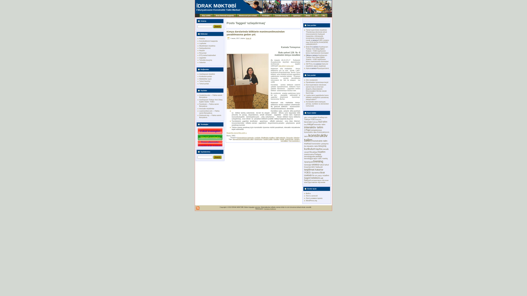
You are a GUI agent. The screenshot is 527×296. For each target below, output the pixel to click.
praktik (282, 139)
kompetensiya (316, 130)
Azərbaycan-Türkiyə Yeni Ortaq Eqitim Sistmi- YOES (210, 101)
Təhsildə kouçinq (205, 60)
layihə (319, 149)
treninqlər (307, 165)
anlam (314, 117)
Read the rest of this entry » (237, 133)
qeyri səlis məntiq (321, 158)
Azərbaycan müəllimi (207, 74)
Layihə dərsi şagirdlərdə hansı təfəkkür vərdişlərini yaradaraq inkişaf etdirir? (317, 97)
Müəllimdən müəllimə (207, 46)
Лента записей (312, 196)
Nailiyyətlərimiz (205, 48)
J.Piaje (307, 130)
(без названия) (312, 80)
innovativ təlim (319, 124)
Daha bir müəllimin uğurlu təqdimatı (317, 65)
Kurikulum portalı (205, 76)
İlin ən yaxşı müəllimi (320, 175)
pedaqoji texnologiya (313, 157)
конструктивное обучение (314, 182)
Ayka (308, 68)
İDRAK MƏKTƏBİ (216, 6)
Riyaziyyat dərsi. (323, 68)
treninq (318, 161)
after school (308, 117)
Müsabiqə (313, 152)
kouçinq (322, 146)
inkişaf (310, 124)
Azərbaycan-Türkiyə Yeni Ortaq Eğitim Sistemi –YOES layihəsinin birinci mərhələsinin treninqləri (317, 50)
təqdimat (309, 169)
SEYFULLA (310, 64)
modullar (276, 139)
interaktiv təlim (313, 127)
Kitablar (202, 39)
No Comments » (294, 141)
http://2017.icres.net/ (285, 66)
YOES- (307, 172)
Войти (308, 193)
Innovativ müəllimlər (206, 109)
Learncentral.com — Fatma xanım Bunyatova (209, 112)
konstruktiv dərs (310, 132)
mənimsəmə (258, 139)
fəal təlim (322, 121)
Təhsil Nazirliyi (204, 81)
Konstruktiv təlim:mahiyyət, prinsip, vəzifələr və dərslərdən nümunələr (317, 104)
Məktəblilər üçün (205, 79)
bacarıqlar (308, 122)
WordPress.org (311, 201)
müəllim (321, 151)
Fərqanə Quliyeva (270, 209)
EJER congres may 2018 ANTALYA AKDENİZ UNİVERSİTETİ (317, 42)
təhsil (322, 165)
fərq (305, 124)
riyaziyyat (308, 162)
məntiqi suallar (268, 139)
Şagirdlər (202, 58)
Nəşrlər (202, 51)
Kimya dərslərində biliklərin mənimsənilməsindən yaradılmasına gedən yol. (256, 33)
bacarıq (318, 119)
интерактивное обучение (320, 180)
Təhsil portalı (204, 84)
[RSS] (198, 208)
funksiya (315, 122)
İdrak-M (248, 38)
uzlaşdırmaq (289, 139)
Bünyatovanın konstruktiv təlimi (243, 139)
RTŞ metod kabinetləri (207, 55)
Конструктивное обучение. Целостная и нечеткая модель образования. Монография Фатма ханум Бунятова (316, 89)
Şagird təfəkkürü (312, 178)
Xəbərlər (202, 62)
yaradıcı (297, 139)
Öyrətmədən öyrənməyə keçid (317, 82)
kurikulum (310, 148)
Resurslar (203, 53)
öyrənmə (316, 173)
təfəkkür (315, 164)
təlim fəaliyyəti (317, 167)
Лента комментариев (314, 198)
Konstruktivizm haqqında (208, 41)
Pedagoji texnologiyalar (312, 155)
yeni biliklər (284, 141)
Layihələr (202, 43)
